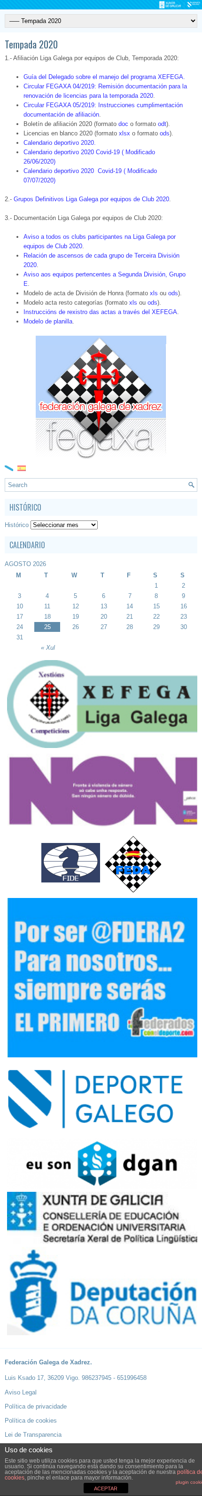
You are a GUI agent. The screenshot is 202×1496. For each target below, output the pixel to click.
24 (19, 626)
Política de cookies (31, 1420)
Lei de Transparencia (33, 1434)
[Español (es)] (21, 467)
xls (154, 293)
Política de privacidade (36, 1406)
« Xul (48, 647)
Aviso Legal (21, 1392)
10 (19, 606)
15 (156, 606)
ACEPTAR (105, 1488)
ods (165, 133)
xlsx (124, 133)
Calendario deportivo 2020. (59, 142)
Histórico (17, 524)
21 (129, 616)
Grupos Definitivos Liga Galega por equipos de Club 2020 (91, 199)
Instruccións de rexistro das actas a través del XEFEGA (100, 311)
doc (123, 123)
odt (162, 123)
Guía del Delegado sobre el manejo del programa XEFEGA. (104, 76)
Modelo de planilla (47, 321)
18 (47, 616)
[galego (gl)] (9, 467)
